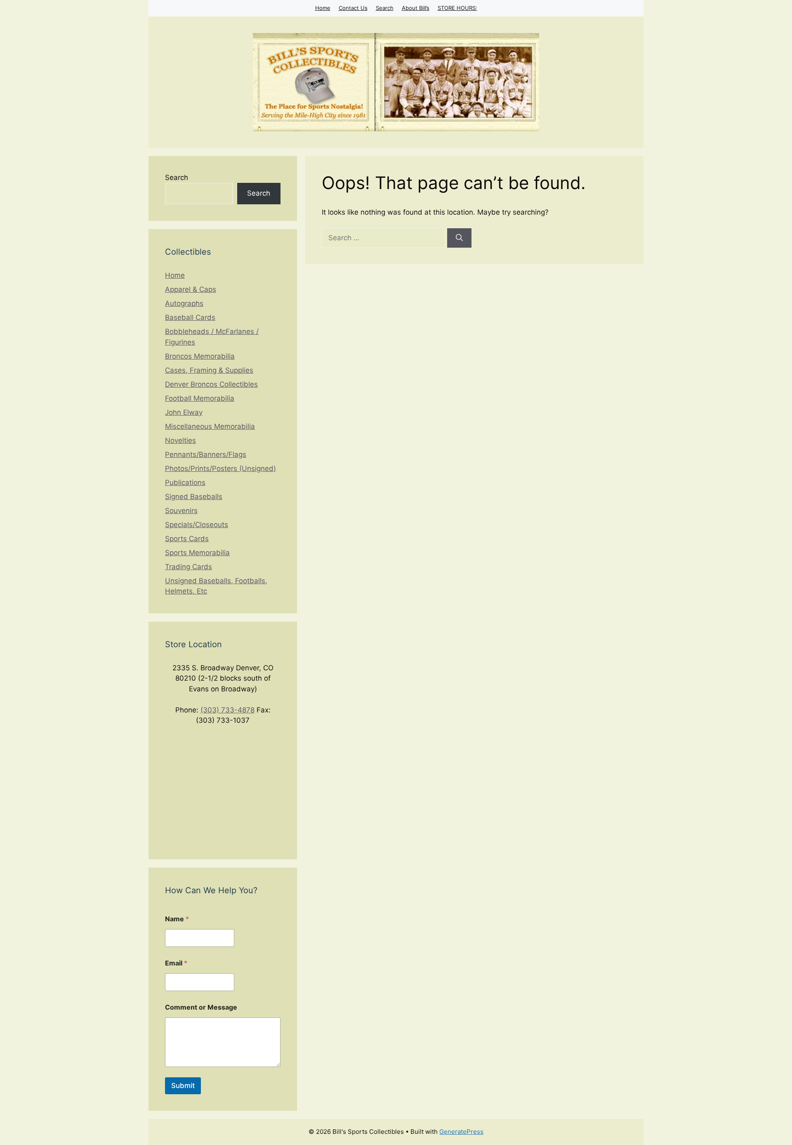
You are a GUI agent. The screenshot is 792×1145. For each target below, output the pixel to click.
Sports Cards (187, 539)
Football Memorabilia (199, 398)
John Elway (184, 412)
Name (177, 919)
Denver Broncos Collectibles (211, 384)
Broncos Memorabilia (200, 356)
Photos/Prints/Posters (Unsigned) (220, 468)
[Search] (459, 238)
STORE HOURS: (457, 8)
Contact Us (353, 8)
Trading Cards (188, 567)
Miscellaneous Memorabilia (210, 426)
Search (385, 8)
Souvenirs (181, 510)
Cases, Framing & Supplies (209, 370)
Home (322, 8)
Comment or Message (201, 1007)
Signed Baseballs (193, 496)
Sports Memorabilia (197, 553)
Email (176, 963)
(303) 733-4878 (227, 710)
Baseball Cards (190, 317)
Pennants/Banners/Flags (205, 454)
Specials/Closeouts (196, 524)
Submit (183, 1085)
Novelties (180, 440)
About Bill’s (415, 8)
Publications (185, 482)
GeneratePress (461, 1132)
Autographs (184, 303)
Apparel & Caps (190, 289)
